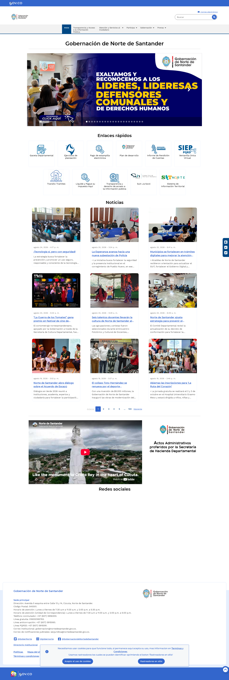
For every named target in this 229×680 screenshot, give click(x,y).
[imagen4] (94, 121)
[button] (110, 29)
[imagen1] (86, 121)
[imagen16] (126, 121)
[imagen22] (142, 121)
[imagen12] (116, 121)
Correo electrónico (209, 12)
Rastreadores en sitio (151, 661)
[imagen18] (132, 121)
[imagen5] (97, 121)
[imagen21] (139, 121)
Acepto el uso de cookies (78, 661)
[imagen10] (110, 121)
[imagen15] (124, 121)
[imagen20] (137, 121)
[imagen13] (118, 121)
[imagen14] (121, 121)
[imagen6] (100, 121)
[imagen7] (102, 121)
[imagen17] (129, 121)
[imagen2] (89, 121)
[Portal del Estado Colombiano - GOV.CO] (15, 3)
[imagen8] (105, 121)
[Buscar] (214, 17)
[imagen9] (108, 121)
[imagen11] (113, 121)
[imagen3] (92, 121)
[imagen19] (134, 121)
